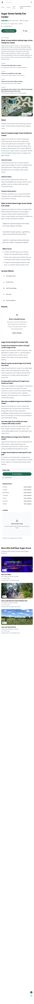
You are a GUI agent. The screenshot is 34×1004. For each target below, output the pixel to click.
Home (2, 7)
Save (26, 31)
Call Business (8, 477)
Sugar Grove (14, 7)
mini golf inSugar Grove (12, 153)
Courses (8, 7)
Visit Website (18, 474)
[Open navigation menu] (31, 2)
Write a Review (9, 31)
